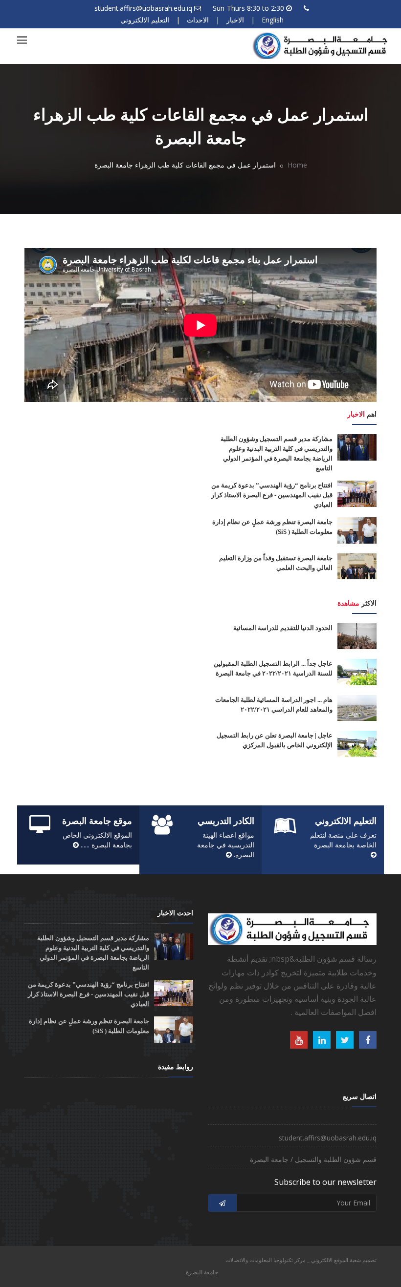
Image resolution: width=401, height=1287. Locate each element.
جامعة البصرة (202, 1272)
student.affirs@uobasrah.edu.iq (143, 8)
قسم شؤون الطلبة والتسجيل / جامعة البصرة (313, 1159)
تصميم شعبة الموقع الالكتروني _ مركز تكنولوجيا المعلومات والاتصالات (301, 1260)
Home (297, 164)
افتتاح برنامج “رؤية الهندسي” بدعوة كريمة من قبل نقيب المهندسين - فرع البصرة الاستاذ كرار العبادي (272, 495)
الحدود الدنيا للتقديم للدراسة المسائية (283, 628)
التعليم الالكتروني (144, 19)
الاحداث (198, 19)
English (273, 19)
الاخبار (235, 19)
